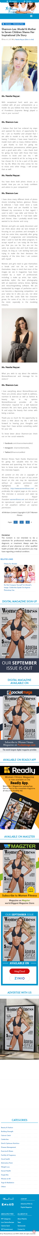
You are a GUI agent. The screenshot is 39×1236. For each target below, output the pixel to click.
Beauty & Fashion (7, 1127)
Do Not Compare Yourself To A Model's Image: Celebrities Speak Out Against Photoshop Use (18, 587)
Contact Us (21, 1229)
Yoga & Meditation (7, 1182)
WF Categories (6, 1219)
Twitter (5, 1204)
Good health (5, 1159)
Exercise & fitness (7, 1151)
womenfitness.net (17, 499)
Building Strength (7, 1131)
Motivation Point (18, 24)
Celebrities (5, 1139)
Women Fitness (12, 10)
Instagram (12, 1204)
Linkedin (7, 1204)
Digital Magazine (26, 1207)
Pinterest (10, 1204)
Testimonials (21, 1226)
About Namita (22, 1219)
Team (19, 1222)
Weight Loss (5, 1167)
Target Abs (5, 1175)
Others (3, 1186)
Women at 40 (6, 1179)
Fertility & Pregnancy (8, 1155)
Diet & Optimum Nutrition (10, 1143)
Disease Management (8, 1147)
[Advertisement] (19, 1071)
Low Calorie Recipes (7, 1222)
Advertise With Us (26, 1204)
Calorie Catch (6, 1135)
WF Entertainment (7, 1229)
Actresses (8, 24)
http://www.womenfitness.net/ (22, 488)
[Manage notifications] (34, 1231)
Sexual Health (6, 1171)
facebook (3, 1204)
